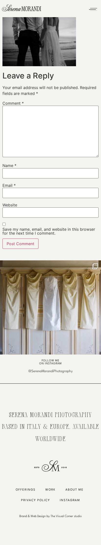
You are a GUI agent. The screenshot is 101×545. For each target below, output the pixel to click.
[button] (93, 8)
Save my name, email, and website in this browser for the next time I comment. (48, 231)
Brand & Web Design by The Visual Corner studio (50, 516)
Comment (13, 103)
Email (9, 185)
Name (9, 165)
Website (9, 205)
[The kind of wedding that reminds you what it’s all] (50, 310)
